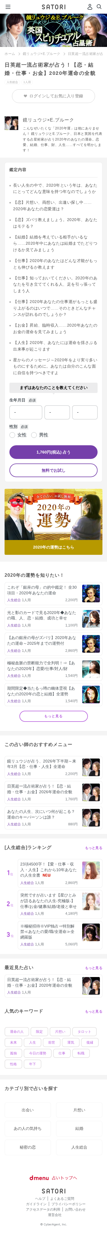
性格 (13, 1064)
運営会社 (55, 1215)
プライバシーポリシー (68, 1204)
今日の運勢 (37, 1053)
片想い (60, 1032)
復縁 (89, 1042)
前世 (51, 1042)
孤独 (13, 1053)
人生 (32, 1042)
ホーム (10, 54)
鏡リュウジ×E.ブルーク (41, 54)
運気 (70, 1042)
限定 (39, 1032)
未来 (13, 1042)
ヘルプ (40, 1198)
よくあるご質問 (62, 1198)
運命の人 (17, 1032)
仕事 (61, 1053)
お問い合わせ (75, 1209)
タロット (84, 1032)
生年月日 (17, 400)
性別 (13, 426)
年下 (32, 1064)
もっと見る (53, 716)
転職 (81, 1053)
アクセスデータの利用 (43, 1209)
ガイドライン (36, 1204)
